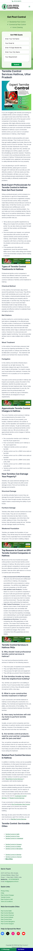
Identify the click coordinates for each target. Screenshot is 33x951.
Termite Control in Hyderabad (14, 838)
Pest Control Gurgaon (7, 923)
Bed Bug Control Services (18, 819)
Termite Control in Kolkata (13, 846)
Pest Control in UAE (7, 899)
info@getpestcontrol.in (11, 881)
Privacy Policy (5, 891)
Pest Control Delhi (6, 911)
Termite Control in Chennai (13, 857)
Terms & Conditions (7, 901)
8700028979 (17, 1)
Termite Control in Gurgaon (13, 844)
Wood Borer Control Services (14, 779)
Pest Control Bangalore (8, 921)
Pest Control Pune (6, 919)
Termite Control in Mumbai (13, 854)
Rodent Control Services (17, 798)
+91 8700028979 (13, 879)
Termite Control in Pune (12, 836)
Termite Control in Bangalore (13, 848)
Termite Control (5, 897)
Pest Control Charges (7, 895)
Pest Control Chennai (7, 915)
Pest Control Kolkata (7, 917)
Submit (16, 64)
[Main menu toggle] (29, 6)
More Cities (9, 859)
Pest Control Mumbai (7, 913)
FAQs (2, 893)
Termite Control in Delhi (12, 834)
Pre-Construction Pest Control (21, 804)
